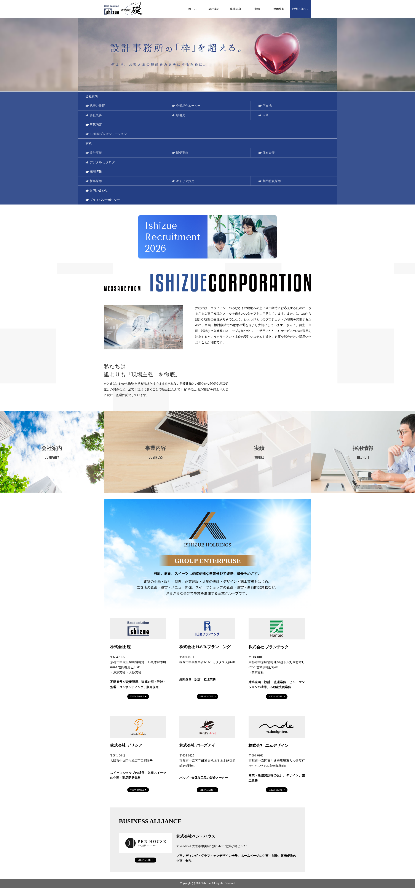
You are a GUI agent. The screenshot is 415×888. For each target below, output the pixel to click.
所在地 (267, 105)
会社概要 (96, 115)
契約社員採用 (272, 181)
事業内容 (235, 9)
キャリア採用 (185, 181)
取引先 (180, 115)
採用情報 (278, 9)
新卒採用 (96, 181)
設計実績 (96, 152)
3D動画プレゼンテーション (108, 134)
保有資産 (269, 152)
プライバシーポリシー (105, 199)
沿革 (266, 115)
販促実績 (182, 152)
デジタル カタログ (102, 162)
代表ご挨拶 (97, 105)
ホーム (192, 9)
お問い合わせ (300, 9)
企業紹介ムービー (188, 105)
